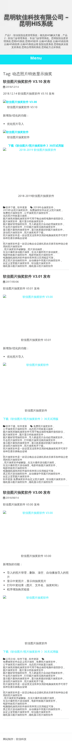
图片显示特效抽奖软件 (31, 221)
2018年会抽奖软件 (43, 207)
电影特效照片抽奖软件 (41, 255)
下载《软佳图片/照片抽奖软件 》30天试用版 (36, 145)
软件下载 (10, 207)
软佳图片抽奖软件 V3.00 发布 (26, 492)
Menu (36, 58)
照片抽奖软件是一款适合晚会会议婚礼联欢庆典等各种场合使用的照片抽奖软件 (35, 245)
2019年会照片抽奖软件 (15, 210)
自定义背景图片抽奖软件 (16, 263)
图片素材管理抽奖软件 (15, 224)
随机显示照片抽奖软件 (41, 266)
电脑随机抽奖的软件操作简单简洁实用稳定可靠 (28, 257)
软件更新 (22, 207)
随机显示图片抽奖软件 (15, 266)
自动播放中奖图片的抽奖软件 (44, 260)
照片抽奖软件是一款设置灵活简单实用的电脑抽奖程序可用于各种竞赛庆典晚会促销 (35, 237)
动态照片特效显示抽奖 (15, 215)
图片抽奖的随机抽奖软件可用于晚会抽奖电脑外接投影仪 (33, 218)
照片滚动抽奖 (35, 249)
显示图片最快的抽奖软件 (16, 229)
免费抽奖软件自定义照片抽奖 (45, 210)
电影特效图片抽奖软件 (15, 255)
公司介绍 (10, 659)
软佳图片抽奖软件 (41, 263)
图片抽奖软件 (10, 221)
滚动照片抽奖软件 (12, 232)
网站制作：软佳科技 (14, 739)
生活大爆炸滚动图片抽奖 (16, 252)
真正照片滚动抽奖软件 (15, 260)
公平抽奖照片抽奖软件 (36, 213)
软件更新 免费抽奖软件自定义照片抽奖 (23, 479)
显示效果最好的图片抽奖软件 (47, 229)
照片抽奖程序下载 (33, 232)
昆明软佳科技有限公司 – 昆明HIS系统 (36, 20)
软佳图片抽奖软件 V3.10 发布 (26, 81)
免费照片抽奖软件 (12, 213)
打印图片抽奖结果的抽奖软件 (39, 227)
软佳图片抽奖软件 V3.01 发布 (26, 276)
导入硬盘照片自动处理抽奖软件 (46, 224)
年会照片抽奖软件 (12, 227)
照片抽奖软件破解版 (15, 249)
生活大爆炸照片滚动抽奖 (44, 252)
